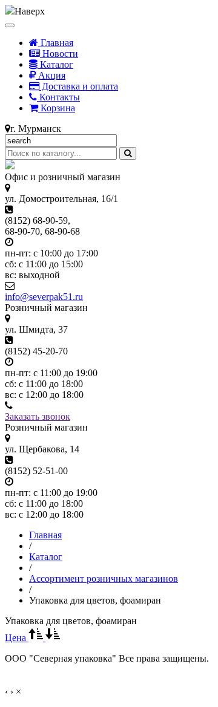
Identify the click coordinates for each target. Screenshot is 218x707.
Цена (16, 638)
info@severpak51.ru (44, 297)
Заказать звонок (37, 416)
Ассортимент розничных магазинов (103, 578)
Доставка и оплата (78, 86)
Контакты (58, 97)
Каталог (55, 64)
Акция (50, 75)
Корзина (56, 108)
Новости (59, 53)
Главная (55, 42)
